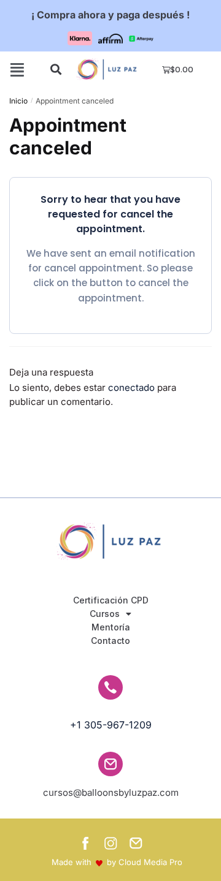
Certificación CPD (111, 600)
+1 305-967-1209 (111, 725)
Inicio (18, 100)
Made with (71, 862)
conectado (131, 387)
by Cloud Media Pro (144, 862)
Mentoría (110, 627)
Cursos (105, 613)
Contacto (110, 640)
